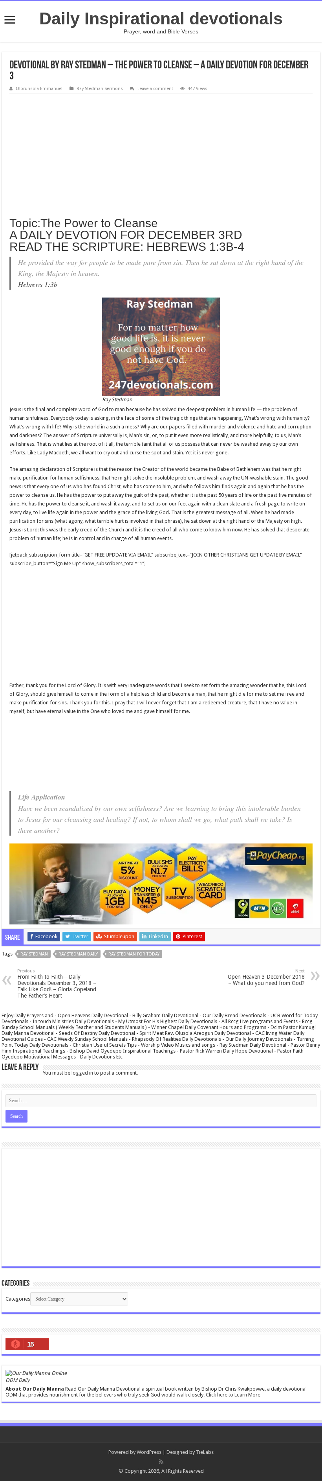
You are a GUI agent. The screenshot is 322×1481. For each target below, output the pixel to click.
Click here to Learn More (233, 1395)
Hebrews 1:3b (37, 284)
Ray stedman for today (133, 954)
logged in (82, 1073)
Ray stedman (34, 954)
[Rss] (161, 1461)
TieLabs (205, 1452)
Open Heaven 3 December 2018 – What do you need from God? (266, 977)
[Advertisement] (161, 152)
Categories (17, 1299)
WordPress (149, 1452)
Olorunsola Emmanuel (39, 88)
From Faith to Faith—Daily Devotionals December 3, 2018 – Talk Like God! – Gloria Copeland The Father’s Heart (56, 983)
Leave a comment (155, 88)
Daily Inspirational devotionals (161, 18)
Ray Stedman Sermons (100, 88)
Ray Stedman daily (78, 954)
